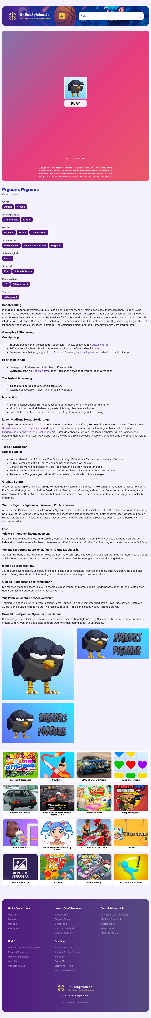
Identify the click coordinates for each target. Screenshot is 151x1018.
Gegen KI (56, 245)
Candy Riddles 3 (63, 961)
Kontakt (12, 919)
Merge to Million (109, 932)
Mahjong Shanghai (64, 928)
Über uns (13, 914)
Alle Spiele (13, 928)
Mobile (22, 232)
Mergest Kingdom (17, 952)
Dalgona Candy (62, 919)
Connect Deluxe (16, 965)
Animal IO (59, 956)
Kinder (27, 219)
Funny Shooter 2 (63, 947)
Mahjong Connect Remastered (24, 947)
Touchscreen (38, 232)
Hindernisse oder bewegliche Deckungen (26, 431)
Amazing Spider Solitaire (67, 952)
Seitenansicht (20, 284)
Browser (9, 232)
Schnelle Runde (23, 271)
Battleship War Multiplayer (114, 914)
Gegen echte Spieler (35, 245)
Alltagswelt (10, 297)
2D (6, 284)
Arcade (21, 206)
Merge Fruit (61, 923)
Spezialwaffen (100, 344)
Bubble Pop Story (64, 932)
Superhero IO (108, 923)
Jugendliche (11, 219)
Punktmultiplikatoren (88, 352)
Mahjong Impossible (18, 956)
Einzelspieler (11, 245)
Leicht (7, 258)
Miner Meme (107, 928)
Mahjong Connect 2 (111, 919)
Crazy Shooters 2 (64, 965)
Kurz (6, 271)
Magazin (12, 923)
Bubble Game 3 (63, 914)
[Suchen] (139, 16)
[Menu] (62, 16)
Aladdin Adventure (64, 970)
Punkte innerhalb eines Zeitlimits (22, 428)
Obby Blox (13, 961)
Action (8, 206)
